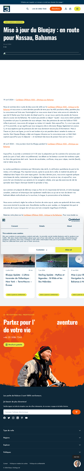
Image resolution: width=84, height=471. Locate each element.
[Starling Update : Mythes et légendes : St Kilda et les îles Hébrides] (52, 259)
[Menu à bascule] (77, 9)
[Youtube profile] (26, 418)
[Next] (78, 259)
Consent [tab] (14, 226)
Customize (40, 250)
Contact (5, 464)
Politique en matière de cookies (19, 464)
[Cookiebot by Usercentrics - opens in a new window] (71, 220)
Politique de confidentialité (37, 464)
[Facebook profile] (4, 418)
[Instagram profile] (13, 418)
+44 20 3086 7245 (12, 337)
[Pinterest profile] (22, 418)
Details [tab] (42, 226)
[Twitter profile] (9, 418)
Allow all (68, 250)
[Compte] (66, 9)
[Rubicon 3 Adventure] (6, 9)
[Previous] (5, 259)
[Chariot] (70, 9)
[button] (77, 464)
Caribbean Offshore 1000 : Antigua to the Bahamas (43, 215)
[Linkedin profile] (18, 418)
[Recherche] (27, 9)
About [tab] (69, 226)
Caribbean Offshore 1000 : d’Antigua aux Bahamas (35, 99)
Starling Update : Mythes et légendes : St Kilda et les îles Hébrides (51, 278)
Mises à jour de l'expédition (14, 22)
